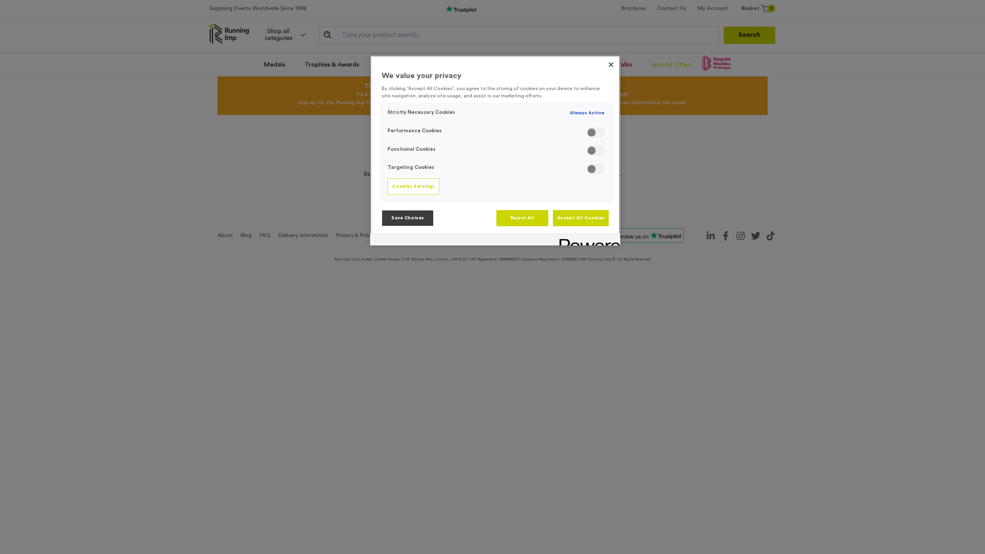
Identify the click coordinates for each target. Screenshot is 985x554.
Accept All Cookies (580, 218)
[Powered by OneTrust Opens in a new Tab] (587, 240)
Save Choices (407, 218)
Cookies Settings (413, 186)
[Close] (611, 64)
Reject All (523, 218)
